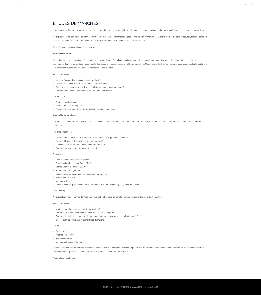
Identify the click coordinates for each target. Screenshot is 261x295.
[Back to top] (256, 279)
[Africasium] (20, 5)
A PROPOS (188, 5)
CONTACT (237, 5)
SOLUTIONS (201, 5)
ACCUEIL (175, 5)
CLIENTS (225, 5)
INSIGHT (214, 5)
